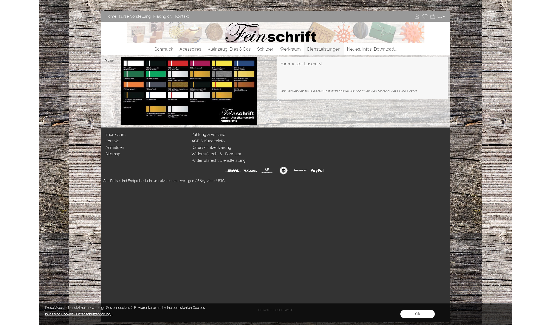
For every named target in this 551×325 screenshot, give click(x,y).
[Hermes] (250, 170)
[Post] (267, 170)
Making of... (163, 16)
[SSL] (284, 170)
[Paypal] (317, 170)
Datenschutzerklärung (211, 147)
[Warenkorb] (432, 16)
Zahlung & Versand (208, 134)
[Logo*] (275, 23)
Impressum (115, 134)
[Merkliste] (425, 16)
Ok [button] (417, 314)
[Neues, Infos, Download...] (372, 49)
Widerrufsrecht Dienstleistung (219, 160)
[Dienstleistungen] (324, 49)
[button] (441, 16)
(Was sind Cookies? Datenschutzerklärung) (78, 314)
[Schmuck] (163, 49)
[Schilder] (265, 49)
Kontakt (182, 16)
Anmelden (114, 147)
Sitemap (112, 154)
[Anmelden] (417, 16)
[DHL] (233, 170)
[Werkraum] (290, 49)
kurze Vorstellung (135, 16)
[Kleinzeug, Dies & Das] (229, 49)
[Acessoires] (190, 49)
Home (110, 16)
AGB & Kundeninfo (208, 141)
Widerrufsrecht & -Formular (216, 154)
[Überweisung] (300, 170)
